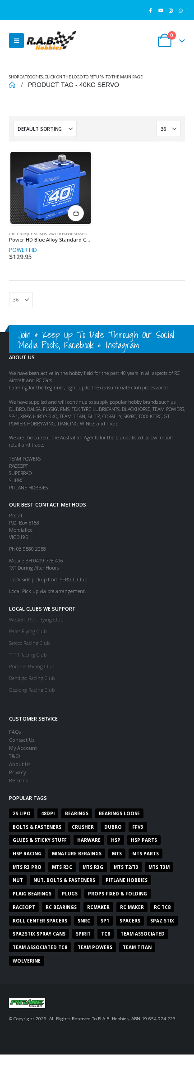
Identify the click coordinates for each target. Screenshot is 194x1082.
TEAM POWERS (95, 947)
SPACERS (130, 921)
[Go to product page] (50, 188)
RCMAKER (98, 907)
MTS (117, 853)
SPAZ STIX (162, 921)
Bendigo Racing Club (32, 678)
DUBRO (113, 827)
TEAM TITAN (137, 947)
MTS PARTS (145, 853)
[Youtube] (160, 10)
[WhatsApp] (180, 10)
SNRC (84, 921)
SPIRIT (83, 934)
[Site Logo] (51, 40)
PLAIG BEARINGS (32, 893)
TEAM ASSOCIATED (142, 934)
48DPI (48, 813)
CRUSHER (83, 827)
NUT (18, 880)
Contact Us (21, 739)
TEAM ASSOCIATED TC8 (40, 947)
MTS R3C (62, 867)
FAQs (15, 731)
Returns (18, 780)
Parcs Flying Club (27, 631)
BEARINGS (76, 813)
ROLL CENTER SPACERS (40, 921)
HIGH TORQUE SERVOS (28, 234)
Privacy (17, 772)
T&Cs (14, 756)
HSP (115, 840)
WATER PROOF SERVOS (68, 234)
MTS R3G (93, 867)
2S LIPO (22, 813)
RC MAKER (132, 907)
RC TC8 (162, 907)
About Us (19, 764)
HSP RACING (27, 853)
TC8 (105, 934)
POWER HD (23, 250)
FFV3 (137, 827)
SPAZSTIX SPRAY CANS (39, 934)
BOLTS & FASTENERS (37, 827)
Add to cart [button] (76, 213)
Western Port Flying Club (36, 619)
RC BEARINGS (61, 907)
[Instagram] (170, 10)
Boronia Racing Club (31, 666)
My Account (23, 747)
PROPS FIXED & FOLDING (117, 893)
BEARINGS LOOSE (119, 813)
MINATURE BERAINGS (77, 853)
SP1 (105, 921)
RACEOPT (24, 907)
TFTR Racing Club (27, 654)
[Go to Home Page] (12, 84)
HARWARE (89, 840)
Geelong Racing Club (32, 689)
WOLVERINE (27, 961)
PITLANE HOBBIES (127, 880)
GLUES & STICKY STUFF (40, 840)
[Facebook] (150, 10)
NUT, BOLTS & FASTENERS (64, 880)
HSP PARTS (144, 840)
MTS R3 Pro (27, 867)
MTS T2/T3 (126, 867)
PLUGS (70, 893)
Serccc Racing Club (29, 642)
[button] (16, 40)
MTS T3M (159, 867)
